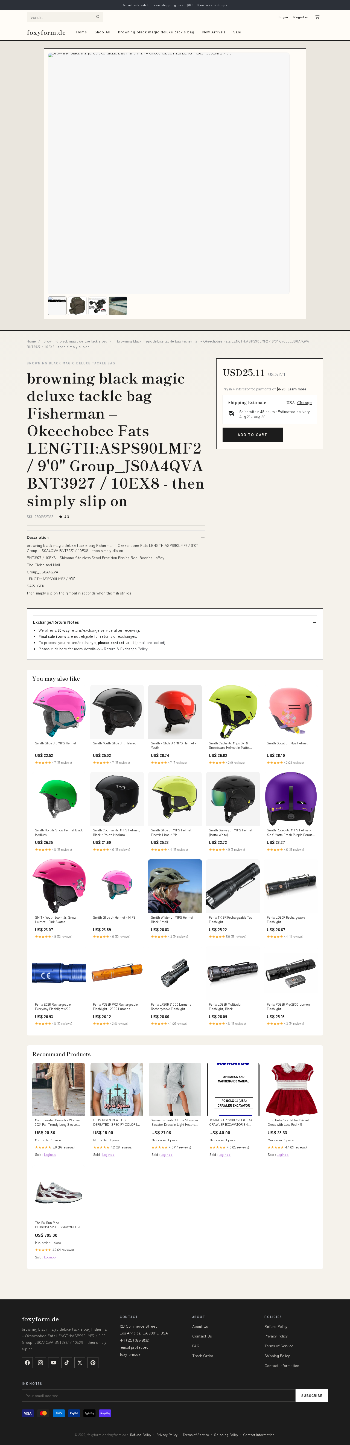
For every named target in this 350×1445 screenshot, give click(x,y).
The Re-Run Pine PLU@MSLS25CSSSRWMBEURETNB (58, 1224)
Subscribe (311, 1395)
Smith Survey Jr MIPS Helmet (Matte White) (230, 832)
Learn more (297, 388)
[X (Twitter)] (79, 1362)
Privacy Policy (276, 1336)
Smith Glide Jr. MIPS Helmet (55, 743)
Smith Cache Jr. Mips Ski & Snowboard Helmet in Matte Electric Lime (229, 745)
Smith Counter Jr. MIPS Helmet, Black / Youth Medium (116, 832)
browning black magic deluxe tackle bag (156, 31)
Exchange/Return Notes (56, 622)
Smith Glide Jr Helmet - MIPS (114, 917)
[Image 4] (118, 306)
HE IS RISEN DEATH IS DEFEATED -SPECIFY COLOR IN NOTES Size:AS (116, 1122)
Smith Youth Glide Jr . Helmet (114, 743)
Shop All (102, 31)
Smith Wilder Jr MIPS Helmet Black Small (172, 919)
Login (283, 16)
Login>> (50, 1154)
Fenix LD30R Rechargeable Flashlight (286, 919)
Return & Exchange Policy (126, 648)
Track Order (202, 1355)
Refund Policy (275, 1326)
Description (38, 537)
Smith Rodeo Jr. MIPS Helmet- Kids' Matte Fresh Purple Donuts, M (291, 832)
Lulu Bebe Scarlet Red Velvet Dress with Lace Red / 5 (288, 1122)
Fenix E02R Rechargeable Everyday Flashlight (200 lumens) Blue (53, 1006)
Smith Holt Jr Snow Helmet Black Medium (59, 832)
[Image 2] (77, 306)
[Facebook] (27, 1362)
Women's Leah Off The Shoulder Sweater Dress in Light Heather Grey (175, 1122)
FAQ (196, 1345)
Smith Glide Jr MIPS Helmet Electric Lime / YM (171, 832)
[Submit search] (98, 17)
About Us (200, 1326)
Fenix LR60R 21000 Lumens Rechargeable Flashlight (171, 1006)
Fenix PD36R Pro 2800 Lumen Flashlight (288, 1006)
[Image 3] (97, 306)
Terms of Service (278, 1345)
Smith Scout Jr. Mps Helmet (287, 743)
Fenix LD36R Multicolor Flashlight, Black (225, 1006)
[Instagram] (40, 1362)
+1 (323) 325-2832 (134, 1340)
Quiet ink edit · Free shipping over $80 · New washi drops (175, 4)
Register (300, 16)
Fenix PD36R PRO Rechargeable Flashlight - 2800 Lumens (115, 1006)
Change (304, 402)
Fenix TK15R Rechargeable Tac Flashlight (230, 919)
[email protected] (150, 642)
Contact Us (202, 1336)
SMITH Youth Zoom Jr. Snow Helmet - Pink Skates (55, 919)
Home (81, 31)
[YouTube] (53, 1362)
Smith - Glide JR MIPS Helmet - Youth (173, 745)
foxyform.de (46, 32)
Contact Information (281, 1365)
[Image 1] (57, 306)
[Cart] (317, 17)
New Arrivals (214, 31)
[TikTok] (66, 1362)
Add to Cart (252, 434)
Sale (237, 31)
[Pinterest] (93, 1362)
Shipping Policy (277, 1355)
